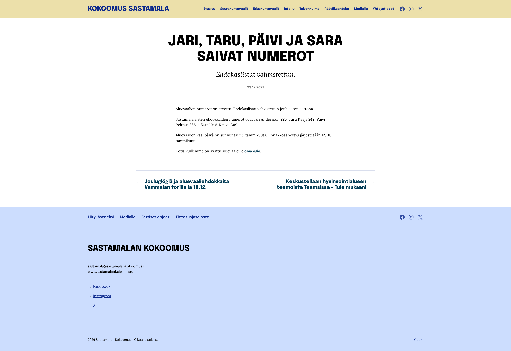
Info (287, 9)
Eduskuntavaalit (266, 9)
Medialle (361, 9)
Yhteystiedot (383, 9)
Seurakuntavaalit (234, 9)
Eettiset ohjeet (156, 217)
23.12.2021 (255, 87)
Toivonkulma (309, 9)
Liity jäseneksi (101, 217)
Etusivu (209, 9)
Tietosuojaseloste (192, 217)
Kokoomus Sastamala (128, 9)
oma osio (252, 151)
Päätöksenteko (336, 9)
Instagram (102, 296)
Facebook (101, 287)
